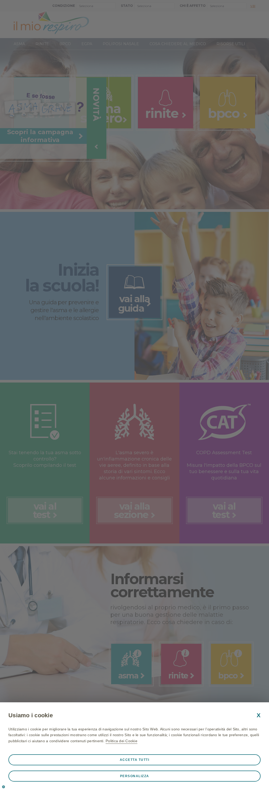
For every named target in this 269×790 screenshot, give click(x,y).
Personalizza (134, 776)
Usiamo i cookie (30, 715)
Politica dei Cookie (121, 741)
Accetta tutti (134, 760)
